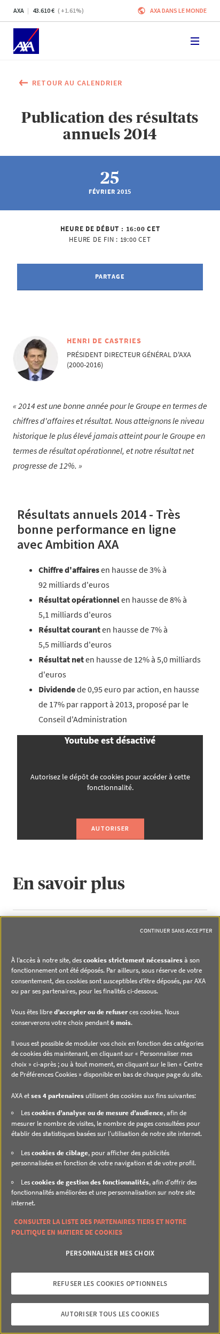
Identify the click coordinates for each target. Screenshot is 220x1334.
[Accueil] (26, 41)
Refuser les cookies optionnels (110, 1283)
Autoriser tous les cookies (110, 1314)
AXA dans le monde (178, 10)
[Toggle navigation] (195, 41)
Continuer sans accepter (176, 930)
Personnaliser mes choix (110, 1253)
